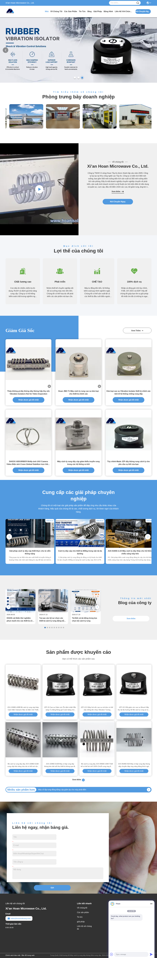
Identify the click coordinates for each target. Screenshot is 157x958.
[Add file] (111, 954)
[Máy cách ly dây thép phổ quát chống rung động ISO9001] (149, 790)
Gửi (52, 888)
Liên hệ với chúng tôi (123, 11)
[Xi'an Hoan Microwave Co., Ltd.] (18, 11)
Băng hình (108, 11)
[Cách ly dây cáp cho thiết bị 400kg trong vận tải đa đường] (80, 547)
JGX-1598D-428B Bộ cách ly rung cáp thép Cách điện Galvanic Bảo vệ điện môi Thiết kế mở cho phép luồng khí (23, 708)
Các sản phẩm (70, 11)
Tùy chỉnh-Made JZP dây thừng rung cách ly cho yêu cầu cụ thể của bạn (128, 462)
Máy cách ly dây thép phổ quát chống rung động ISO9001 (61, 790)
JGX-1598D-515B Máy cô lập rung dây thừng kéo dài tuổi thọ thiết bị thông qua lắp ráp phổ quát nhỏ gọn (60, 765)
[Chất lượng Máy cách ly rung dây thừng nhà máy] (78, 82)
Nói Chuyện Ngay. (118, 202)
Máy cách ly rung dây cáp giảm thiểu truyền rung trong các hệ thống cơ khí (78, 462)
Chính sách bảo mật (13, 955)
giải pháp (97, 11)
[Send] (151, 954)
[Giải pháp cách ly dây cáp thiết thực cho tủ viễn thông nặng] (30, 547)
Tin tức (82, 11)
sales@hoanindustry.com (21, 918)
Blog (89, 11)
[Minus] (151, 903)
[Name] (137, 2)
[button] (75, 78)
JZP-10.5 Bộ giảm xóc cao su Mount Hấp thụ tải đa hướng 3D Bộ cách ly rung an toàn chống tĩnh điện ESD (134, 708)
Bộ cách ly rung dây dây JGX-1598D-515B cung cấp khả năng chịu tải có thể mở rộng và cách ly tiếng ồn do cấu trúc (23, 765)
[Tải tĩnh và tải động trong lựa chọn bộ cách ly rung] (86, 611)
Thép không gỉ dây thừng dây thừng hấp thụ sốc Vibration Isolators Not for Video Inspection (28, 392)
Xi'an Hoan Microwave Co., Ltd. (117, 166)
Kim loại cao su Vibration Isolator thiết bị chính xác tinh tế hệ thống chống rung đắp (129, 392)
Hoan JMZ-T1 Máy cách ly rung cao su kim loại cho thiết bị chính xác (78, 392)
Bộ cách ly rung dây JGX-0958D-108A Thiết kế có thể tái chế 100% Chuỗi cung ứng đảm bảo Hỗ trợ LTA (97, 765)
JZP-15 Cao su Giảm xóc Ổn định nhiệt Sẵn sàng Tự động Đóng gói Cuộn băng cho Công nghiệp (60, 708)
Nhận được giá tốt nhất (28, 400)
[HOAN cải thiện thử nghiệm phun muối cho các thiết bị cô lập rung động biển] (20, 611)
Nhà (47, 11)
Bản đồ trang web (28, 955)
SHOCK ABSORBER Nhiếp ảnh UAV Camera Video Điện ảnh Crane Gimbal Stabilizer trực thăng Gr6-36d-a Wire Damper (28, 463)
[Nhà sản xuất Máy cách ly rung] (39, 189)
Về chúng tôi (56, 11)
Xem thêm (116, 191)
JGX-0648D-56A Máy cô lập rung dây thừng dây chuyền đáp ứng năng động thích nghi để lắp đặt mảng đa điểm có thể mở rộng (134, 765)
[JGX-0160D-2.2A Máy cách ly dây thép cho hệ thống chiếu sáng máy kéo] (130, 547)
